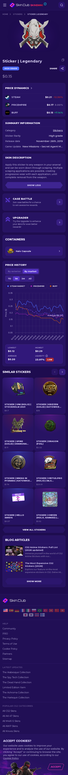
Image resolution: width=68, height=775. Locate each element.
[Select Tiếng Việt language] (51, 610)
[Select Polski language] (34, 610)
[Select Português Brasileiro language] (40, 610)
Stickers (17, 14)
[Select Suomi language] (42, 615)
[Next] (62, 372)
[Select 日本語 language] (25, 615)
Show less (34, 185)
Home (5, 14)
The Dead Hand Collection (17, 682)
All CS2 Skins (9, 711)
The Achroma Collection (16, 692)
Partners (7, 653)
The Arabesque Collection (17, 672)
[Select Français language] (22, 610)
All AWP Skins (10, 726)
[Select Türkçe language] (45, 610)
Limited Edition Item (14, 687)
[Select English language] (5, 610)
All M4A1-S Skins (11, 721)
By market (31, 271)
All (30, 278)
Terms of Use (10, 643)
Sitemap (7, 658)
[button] (18, 396)
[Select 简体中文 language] (57, 610)
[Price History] (31, 88)
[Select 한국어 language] (31, 615)
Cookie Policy (10, 648)
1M (16, 278)
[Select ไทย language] (37, 615)
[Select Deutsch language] (17, 610)
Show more (34, 581)
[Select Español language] (11, 610)
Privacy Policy (10, 638)
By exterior (14, 271)
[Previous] (55, 372)
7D (9, 278)
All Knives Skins (11, 731)
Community (9, 628)
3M (23, 278)
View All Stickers (34, 529)
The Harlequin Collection (16, 697)
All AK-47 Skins (11, 716)
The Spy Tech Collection (16, 677)
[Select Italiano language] (28, 610)
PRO (5, 633)
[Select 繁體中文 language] (62, 610)
